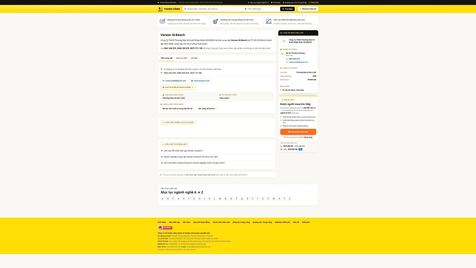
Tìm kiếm (289, 9)
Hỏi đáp (194, 58)
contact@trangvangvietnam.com (199, 247)
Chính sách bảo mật (221, 222)
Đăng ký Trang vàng (241, 222)
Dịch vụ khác (181, 58)
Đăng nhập (308, 137)
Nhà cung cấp (167, 58)
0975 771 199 (196, 73)
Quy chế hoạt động (201, 222)
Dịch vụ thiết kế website (289, 19)
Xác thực (186, 222)
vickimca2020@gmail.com (298, 62)
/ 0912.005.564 (294, 146)
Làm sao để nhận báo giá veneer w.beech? (183, 150)
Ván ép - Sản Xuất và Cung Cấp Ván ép (177, 108)
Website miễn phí (282, 222)
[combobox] (215, 9)
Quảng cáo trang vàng (237, 19)
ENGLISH (314, 2)
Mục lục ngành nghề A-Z (259, 2)
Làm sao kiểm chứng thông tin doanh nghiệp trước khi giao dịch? (194, 162)
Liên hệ (296, 222)
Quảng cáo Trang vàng (262, 222)
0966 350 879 (183, 73)
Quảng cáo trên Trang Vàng (296, 2)
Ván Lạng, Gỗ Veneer (206, 108)
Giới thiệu (277, 2)
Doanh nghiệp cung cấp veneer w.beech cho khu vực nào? (191, 156)
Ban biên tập (174, 222)
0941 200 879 (170, 73)
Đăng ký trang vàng (183, 19)
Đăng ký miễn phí (309, 9)
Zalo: (292, 149)
